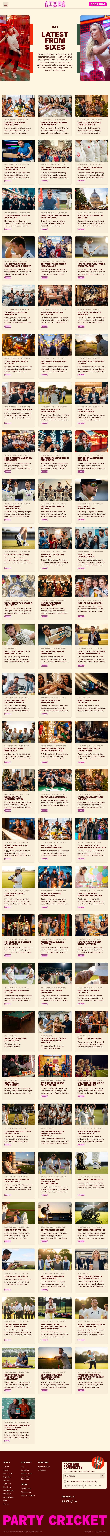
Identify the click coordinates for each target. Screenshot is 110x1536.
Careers (6, 1504)
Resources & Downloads (25, 1478)
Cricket (5, 1470)
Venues (6, 1467)
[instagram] (63, 1501)
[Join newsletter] (102, 1476)
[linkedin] (75, 1501)
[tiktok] (71, 1501)
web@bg (87, 1531)
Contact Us (25, 1470)
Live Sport (7, 1487)
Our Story (6, 1480)
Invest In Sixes (8, 1497)
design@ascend (101, 1531)
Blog (5, 1500)
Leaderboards (8, 1490)
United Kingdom (44, 1467)
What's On (7, 1483)
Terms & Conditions (28, 1495)
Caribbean (42, 1470)
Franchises (7, 1494)
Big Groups (7, 1477)
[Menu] (5, 4)
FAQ (22, 1467)
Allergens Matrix (26, 1473)
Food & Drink (8, 1473)
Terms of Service (75, 1487)
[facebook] (67, 1501)
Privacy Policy (26, 1492)
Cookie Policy (26, 1488)
